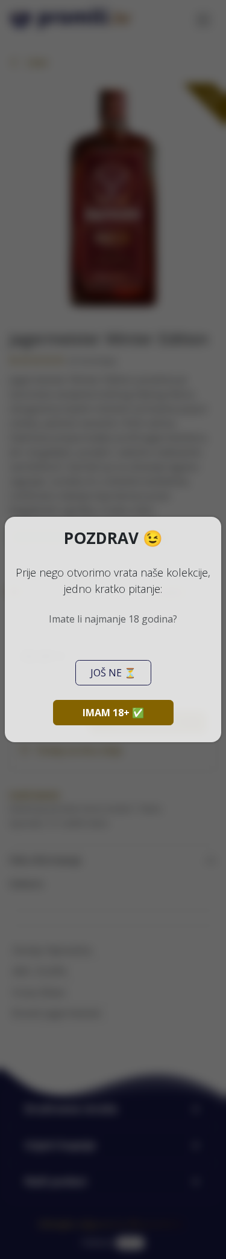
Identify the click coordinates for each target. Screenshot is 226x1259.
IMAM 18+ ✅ (113, 712)
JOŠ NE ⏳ (113, 672)
